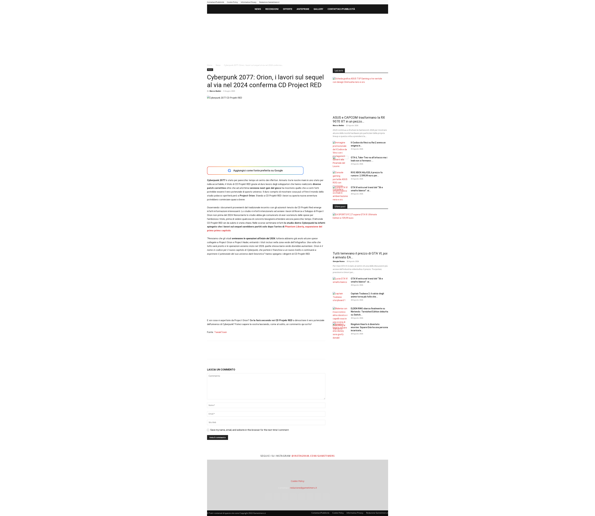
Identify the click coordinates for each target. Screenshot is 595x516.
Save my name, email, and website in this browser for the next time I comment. (249, 430)
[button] (384, 9)
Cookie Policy (232, 2)
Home (209, 65)
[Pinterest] (365, 2)
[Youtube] (385, 2)
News (258, 8)
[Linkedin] (360, 2)
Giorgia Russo (339, 261)
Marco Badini (215, 91)
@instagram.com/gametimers (313, 455)
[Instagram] (355, 2)
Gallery (318, 8)
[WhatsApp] (232, 353)
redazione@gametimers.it (303, 487)
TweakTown (220, 332)
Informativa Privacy (248, 2)
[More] (260, 353)
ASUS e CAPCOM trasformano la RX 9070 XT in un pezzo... (359, 119)
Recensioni (272, 8)
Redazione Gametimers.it (269, 2)
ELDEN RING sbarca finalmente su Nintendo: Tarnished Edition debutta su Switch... (369, 311)
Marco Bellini (338, 126)
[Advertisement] (297, 37)
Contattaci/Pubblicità (215, 2)
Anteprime (303, 8)
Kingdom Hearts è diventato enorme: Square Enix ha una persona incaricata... (369, 327)
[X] (380, 2)
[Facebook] (350, 2)
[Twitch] (375, 2)
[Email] (246, 353)
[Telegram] (370, 2)
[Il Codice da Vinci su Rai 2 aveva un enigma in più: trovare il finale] (340, 154)
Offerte (287, 8)
